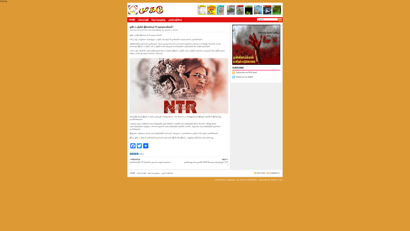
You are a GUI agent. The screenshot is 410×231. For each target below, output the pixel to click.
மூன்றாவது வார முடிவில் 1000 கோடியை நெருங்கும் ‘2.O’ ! (206, 162)
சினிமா (141, 154)
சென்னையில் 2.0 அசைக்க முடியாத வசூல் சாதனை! (150, 160)
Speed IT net (277, 180)
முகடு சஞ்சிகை (175, 19)
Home (132, 19)
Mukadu (231, 180)
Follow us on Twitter (244, 77)
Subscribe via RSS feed (246, 72)
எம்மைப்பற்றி (143, 19)
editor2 (144, 30)
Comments (274, 173)
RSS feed (261, 173)
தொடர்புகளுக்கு (158, 19)
